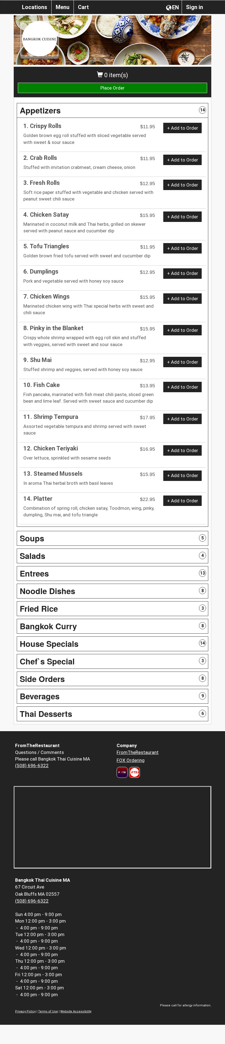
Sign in (194, 7)
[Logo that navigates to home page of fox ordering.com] (134, 772)
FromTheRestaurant (138, 752)
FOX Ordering (131, 760)
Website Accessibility (75, 1011)
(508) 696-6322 (32, 765)
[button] (112, 110)
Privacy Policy (25, 1011)
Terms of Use (48, 1011)
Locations (34, 7)
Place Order (112, 88)
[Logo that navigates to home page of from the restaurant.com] (122, 772)
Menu (62, 7)
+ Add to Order (182, 128)
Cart (83, 7)
